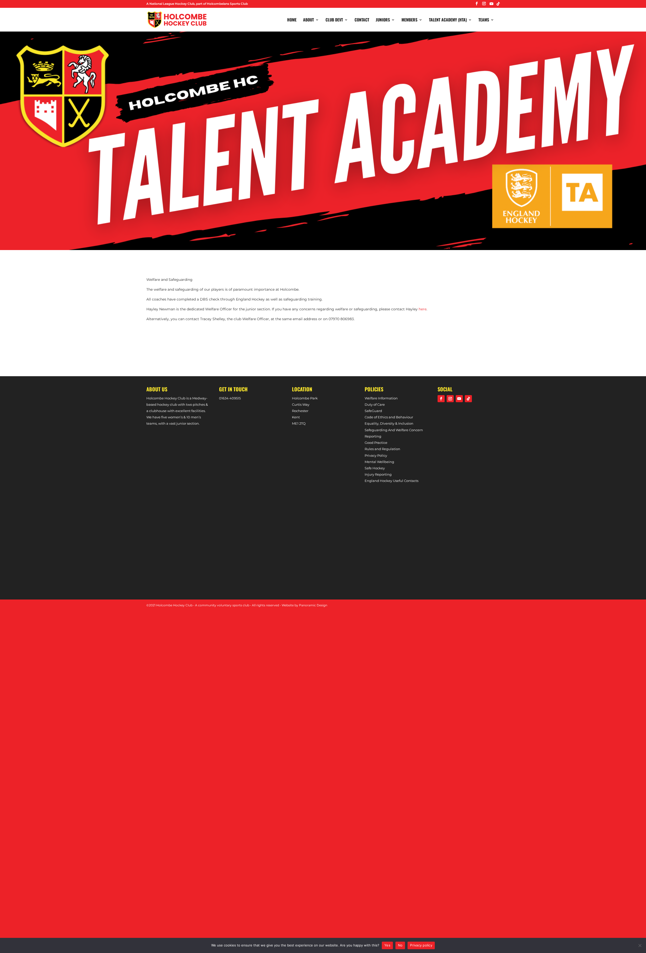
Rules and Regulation (382, 449)
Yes (387, 945)
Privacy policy (421, 945)
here (422, 309)
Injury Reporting (378, 474)
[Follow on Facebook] (441, 398)
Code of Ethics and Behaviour (389, 417)
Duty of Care (375, 404)
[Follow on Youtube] (459, 398)
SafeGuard (373, 411)
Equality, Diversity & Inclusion (389, 423)
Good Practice (376, 443)
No (400, 945)
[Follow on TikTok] (468, 398)
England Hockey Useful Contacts (391, 481)
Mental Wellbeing (379, 462)
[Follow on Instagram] (450, 398)
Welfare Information (381, 398)
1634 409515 (231, 398)
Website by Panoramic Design (304, 605)
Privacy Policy (376, 455)
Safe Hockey (375, 468)
